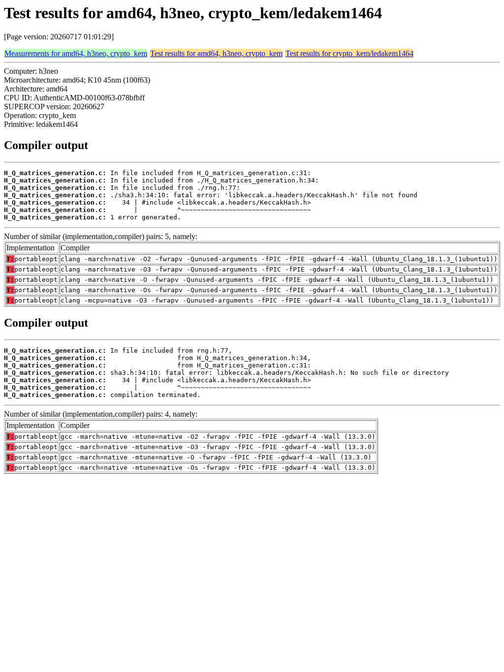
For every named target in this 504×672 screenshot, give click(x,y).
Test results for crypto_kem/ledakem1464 (349, 53)
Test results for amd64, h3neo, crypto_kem (216, 53)
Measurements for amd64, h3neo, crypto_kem (75, 53)
